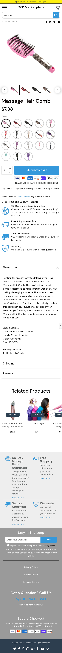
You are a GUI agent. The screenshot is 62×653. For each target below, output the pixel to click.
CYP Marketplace (31, 7)
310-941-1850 (33, 599)
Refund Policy (31, 574)
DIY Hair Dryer (37, 423)
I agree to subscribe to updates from (32, 545)
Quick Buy (12, 414)
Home (4, 21)
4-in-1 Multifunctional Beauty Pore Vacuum (12, 425)
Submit (49, 540)
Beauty (13, 21)
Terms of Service (31, 582)
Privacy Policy (48, 545)
